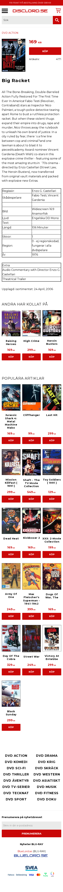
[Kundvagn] (57, 10)
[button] (5, 11)
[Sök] (57, 20)
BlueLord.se (25, 851)
